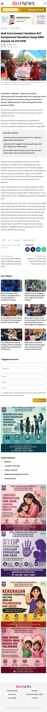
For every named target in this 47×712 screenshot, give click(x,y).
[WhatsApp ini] (43, 249)
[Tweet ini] (32, 249)
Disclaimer (12, 698)
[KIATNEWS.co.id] (23, 3)
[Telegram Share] (38, 249)
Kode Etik (12, 694)
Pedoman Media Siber (34, 694)
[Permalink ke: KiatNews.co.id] (3, 46)
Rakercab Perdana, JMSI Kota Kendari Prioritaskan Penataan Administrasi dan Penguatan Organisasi (35, 321)
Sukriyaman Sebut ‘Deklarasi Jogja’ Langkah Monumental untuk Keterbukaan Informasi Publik (11, 261)
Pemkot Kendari (10, 470)
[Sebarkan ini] (27, 249)
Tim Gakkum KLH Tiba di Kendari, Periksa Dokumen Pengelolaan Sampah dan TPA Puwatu (11, 345)
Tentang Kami (12, 691)
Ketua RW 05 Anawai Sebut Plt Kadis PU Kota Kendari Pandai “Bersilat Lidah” (11, 320)
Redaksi (34, 691)
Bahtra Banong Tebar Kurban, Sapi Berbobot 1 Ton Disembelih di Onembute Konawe (10, 296)
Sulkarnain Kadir (28, 240)
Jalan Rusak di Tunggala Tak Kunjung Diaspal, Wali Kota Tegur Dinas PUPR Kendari (35, 296)
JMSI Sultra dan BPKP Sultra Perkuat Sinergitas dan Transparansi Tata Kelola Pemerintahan (35, 345)
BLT (10, 240)
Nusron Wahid (10, 479)
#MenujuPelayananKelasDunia (16, 474)
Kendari (17, 240)
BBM (3, 240)
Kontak (35, 698)
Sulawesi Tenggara (12, 466)
